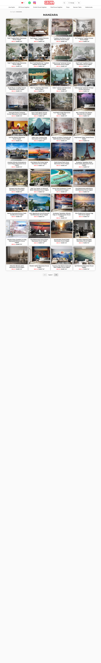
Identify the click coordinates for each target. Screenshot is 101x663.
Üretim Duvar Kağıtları (40, 7)
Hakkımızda (88, 7)
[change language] (23, 2)
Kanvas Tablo (77, 7)
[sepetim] (79, 2)
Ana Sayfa (12, 7)
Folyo (68, 7)
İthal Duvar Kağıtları (56, 7)
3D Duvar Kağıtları (23, 7)
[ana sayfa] (49, 4)
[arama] (64, 2)
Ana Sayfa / (13, 11)
